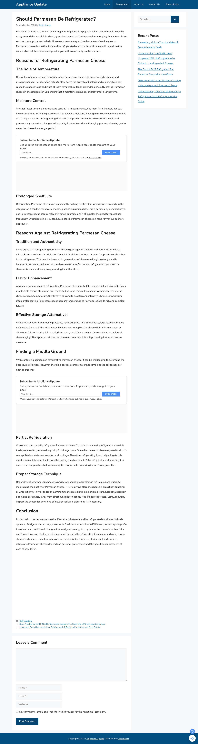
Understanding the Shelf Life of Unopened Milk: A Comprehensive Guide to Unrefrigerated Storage (156, 58)
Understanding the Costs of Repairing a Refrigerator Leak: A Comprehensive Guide (159, 96)
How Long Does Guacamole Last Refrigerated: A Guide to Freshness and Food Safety (59, 627)
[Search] (175, 19)
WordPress (123, 738)
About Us (138, 4)
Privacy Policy (172, 4)
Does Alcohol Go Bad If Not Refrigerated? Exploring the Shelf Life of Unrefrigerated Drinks (62, 624)
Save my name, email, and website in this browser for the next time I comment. (62, 711)
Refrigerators (122, 4)
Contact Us (154, 4)
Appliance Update (31, 4)
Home (107, 4)
